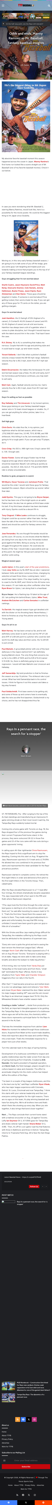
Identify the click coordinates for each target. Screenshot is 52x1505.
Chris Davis (7, 427)
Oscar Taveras (18, 482)
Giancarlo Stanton (16, 288)
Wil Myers (6, 482)
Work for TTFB (7, 1447)
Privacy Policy (7, 1439)
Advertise (5, 1443)
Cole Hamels (30, 288)
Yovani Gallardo (9, 354)
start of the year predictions (37, 567)
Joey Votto (12, 570)
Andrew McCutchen (10, 600)
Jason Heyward (22, 285)
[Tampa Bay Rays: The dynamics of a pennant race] (8, 1397)
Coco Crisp (6, 448)
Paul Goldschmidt (9, 691)
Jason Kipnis (30, 291)
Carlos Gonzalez (31, 600)
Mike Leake (22, 515)
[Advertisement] (27, 1411)
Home (4, 1432)
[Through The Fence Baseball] (26, 5)
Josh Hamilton (8, 318)
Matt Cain (6, 385)
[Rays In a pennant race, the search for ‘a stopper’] (8, 1290)
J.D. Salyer (24, 65)
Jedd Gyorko (7, 497)
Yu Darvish (6, 609)
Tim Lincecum (24, 403)
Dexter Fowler (8, 458)
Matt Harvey (7, 631)
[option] (26, 1179)
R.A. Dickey (7, 342)
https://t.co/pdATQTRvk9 (31, 1177)
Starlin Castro (8, 285)
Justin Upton (7, 567)
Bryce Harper (43, 497)
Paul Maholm (7, 649)
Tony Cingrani (8, 515)
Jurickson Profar (36, 482)
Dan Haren (21, 294)
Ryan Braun (7, 588)
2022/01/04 (8, 1181)
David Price (35, 285)
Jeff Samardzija (9, 673)
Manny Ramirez (41, 161)
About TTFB (6, 1435)
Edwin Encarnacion (10, 370)
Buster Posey (18, 291)
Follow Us (34, 1186)
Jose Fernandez (9, 533)
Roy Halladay (7, 403)
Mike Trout (42, 597)
